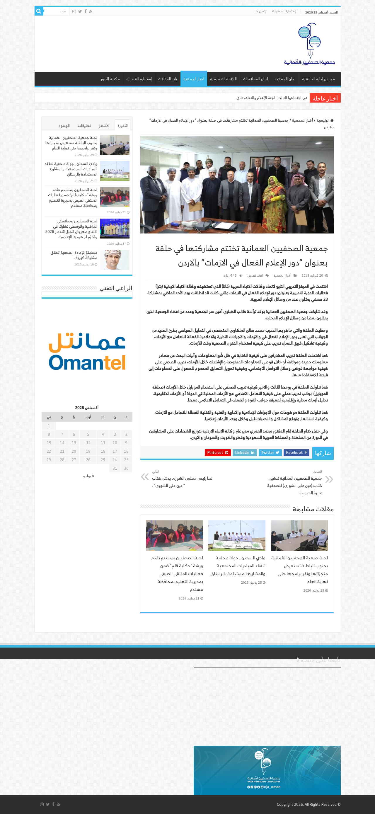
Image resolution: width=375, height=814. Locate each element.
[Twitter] (80, 11)
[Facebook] (85, 11)
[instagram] (74, 11)
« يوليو (88, 476)
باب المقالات (167, 79)
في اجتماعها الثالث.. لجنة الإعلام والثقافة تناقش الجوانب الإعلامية (256, 98)
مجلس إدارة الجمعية (318, 79)
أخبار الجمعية (193, 79)
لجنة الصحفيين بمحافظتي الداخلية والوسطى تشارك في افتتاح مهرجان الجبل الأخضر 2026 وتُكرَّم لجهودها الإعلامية (71, 229)
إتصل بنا (260, 11)
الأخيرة (122, 125)
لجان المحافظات (255, 79)
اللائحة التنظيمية (223, 79)
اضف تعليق (255, 275)
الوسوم (64, 125)
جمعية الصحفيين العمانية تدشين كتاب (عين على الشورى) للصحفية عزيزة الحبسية (294, 482)
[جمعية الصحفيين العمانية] (309, 42)
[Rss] (90, 11)
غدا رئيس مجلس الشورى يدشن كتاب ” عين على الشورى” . (182, 479)
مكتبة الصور (110, 79)
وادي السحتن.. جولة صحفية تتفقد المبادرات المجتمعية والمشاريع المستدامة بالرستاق (237, 566)
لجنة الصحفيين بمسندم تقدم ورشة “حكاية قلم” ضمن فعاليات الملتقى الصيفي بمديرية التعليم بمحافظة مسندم (177, 573)
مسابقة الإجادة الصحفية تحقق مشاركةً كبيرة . (73, 255)
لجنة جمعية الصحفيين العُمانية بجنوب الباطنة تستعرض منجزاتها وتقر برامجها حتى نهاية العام (299, 569)
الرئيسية (323, 120)
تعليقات (84, 125)
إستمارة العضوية (284, 11)
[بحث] (39, 11)
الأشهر (104, 125)
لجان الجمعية (285, 79)
